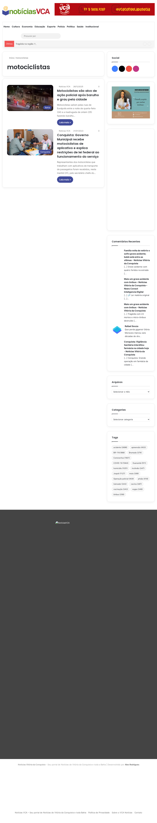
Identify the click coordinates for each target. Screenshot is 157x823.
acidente (120, 447)
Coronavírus (121, 458)
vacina (136, 484)
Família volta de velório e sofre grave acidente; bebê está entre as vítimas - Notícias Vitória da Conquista (137, 257)
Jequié (119, 473)
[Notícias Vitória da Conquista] (26, 11)
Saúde (80, 26)
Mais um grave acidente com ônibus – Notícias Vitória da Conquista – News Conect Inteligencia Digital (136, 285)
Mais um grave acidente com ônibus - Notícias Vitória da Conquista (136, 307)
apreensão (138, 447)
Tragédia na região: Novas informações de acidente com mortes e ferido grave (53, 44)
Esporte (51, 26)
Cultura (16, 26)
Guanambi (139, 463)
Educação (40, 26)
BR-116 (119, 452)
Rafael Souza (131, 326)
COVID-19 (120, 463)
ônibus (118, 494)
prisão (143, 479)
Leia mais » (65, 122)
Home (7, 26)
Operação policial (123, 479)
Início (11, 58)
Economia (27, 26)
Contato (138, 812)
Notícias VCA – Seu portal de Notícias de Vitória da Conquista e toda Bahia (50, 812)
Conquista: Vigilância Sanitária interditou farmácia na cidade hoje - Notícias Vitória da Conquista (136, 348)
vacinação (120, 489)
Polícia (61, 26)
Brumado (135, 452)
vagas (137, 489)
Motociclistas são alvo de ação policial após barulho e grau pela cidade (78, 95)
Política (71, 26)
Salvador (119, 484)
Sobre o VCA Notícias (122, 812)
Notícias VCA (64, 86)
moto (134, 473)
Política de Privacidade (99, 812)
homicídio (120, 468)
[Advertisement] (131, 180)
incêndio (138, 468)
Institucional (92, 26)
